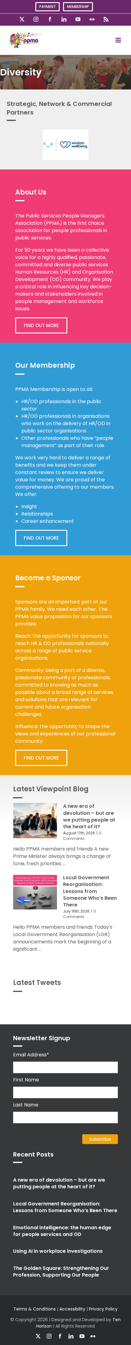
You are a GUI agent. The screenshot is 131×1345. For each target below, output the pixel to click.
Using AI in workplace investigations (58, 1251)
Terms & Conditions (34, 1309)
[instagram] (49, 1336)
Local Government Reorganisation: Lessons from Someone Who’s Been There (90, 891)
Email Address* (31, 1054)
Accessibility (72, 1309)
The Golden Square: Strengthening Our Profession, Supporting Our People (61, 1271)
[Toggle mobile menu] (118, 40)
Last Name (25, 1104)
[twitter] (38, 1336)
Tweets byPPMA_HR (99, 1004)
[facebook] (60, 1336)
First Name (26, 1079)
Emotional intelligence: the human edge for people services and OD (62, 1231)
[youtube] (82, 1336)
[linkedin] (71, 1336)
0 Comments (82, 835)
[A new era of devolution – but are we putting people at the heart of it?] (35, 820)
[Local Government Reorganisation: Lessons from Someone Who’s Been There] (35, 892)
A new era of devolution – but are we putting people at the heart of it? (89, 816)
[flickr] (92, 1336)
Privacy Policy (103, 1309)
